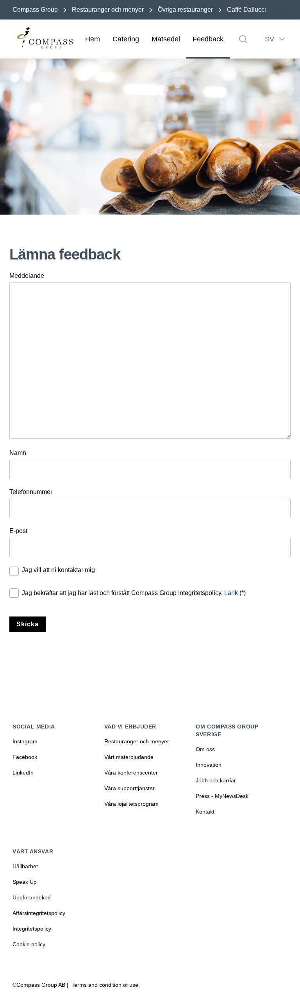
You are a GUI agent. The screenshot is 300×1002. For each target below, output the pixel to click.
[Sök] (243, 39)
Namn (17, 452)
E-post (18, 531)
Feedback (208, 39)
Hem (92, 39)
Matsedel (166, 39)
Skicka (27, 624)
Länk (231, 593)
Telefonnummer (30, 492)
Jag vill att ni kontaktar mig (58, 570)
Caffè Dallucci (246, 9)
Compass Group (35, 9)
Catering (125, 39)
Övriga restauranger (185, 9)
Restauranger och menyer (108, 9)
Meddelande (26, 275)
